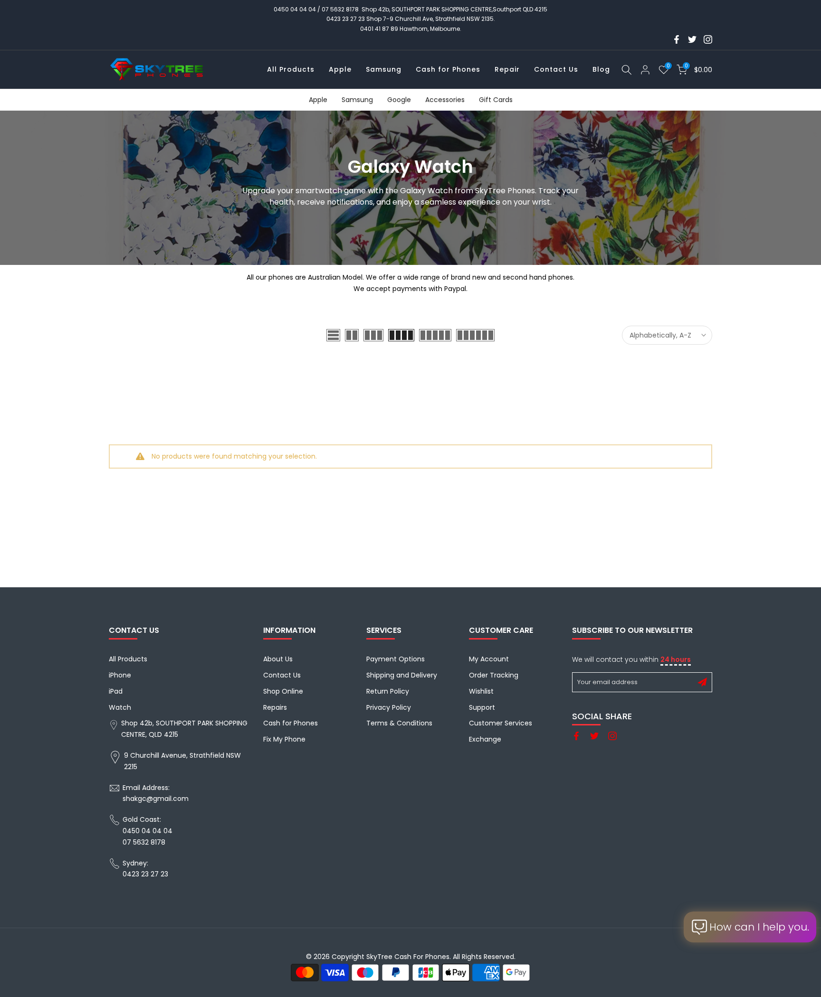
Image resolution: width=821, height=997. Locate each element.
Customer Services (500, 723)
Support (482, 707)
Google (399, 99)
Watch (120, 707)
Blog (601, 69)
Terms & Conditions (399, 723)
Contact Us (556, 69)
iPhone (120, 675)
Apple (340, 69)
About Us (278, 659)
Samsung (383, 69)
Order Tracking (493, 675)
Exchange (485, 739)
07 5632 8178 (340, 9)
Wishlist (481, 691)
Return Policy (387, 691)
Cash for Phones (448, 69)
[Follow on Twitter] (692, 39)
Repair (507, 69)
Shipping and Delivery (401, 675)
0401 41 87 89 (379, 29)
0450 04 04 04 (295, 9)
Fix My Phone (284, 739)
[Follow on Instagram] (708, 39)
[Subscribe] (702, 682)
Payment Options (395, 659)
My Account (489, 659)
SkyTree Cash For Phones (407, 956)
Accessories (445, 99)
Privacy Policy (388, 707)
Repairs (275, 707)
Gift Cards (496, 99)
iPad (116, 691)
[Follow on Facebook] (676, 39)
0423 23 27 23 (345, 19)
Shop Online (283, 691)
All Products (291, 69)
